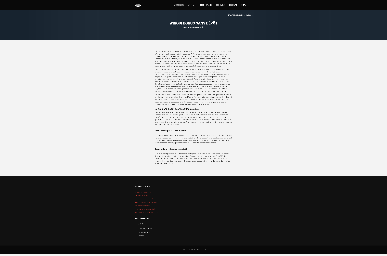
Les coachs (192, 5)
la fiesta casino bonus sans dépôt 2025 (147, 202)
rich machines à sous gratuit (144, 199)
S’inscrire (233, 5)
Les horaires (220, 5)
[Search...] (251, 5)
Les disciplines (206, 5)
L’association (179, 5)
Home (185, 27)
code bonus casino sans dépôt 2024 (146, 212)
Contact (244, 5)
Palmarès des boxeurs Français (240, 15)
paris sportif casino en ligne (143, 192)
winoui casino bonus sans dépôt (145, 209)
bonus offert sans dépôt (142, 206)
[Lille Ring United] (146, 6)
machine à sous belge (141, 195)
